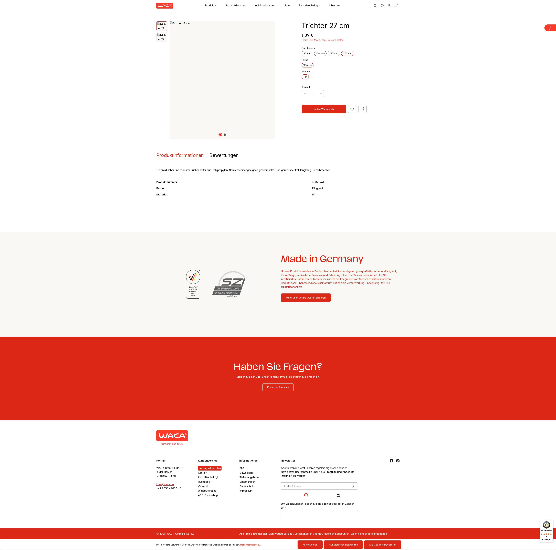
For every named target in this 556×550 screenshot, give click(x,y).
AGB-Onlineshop (208, 495)
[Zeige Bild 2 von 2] (225, 134)
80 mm (307, 53)
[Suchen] (375, 6)
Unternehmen (247, 481)
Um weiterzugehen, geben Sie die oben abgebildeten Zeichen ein (317, 505)
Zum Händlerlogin (208, 477)
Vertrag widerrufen (210, 468)
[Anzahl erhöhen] (321, 93)
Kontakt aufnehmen (278, 387)
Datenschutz (247, 486)
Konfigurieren (310, 544)
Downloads (246, 472)
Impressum (245, 490)
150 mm (334, 53)
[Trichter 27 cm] (222, 80)
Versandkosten (303, 533)
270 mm (347, 53)
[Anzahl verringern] (305, 93)
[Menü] (551, 521)
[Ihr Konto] (389, 6)
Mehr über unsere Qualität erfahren (306, 297)
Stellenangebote (249, 477)
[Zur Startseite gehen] (164, 6)
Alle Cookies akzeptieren (382, 544)
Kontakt (202, 472)
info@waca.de (165, 484)
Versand (203, 486)
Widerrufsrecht (207, 490)
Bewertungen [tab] (224, 155)
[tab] (180, 155)
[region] (215, 80)
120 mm (320, 53)
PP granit (307, 65)
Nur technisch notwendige (343, 544)
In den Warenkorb (324, 109)
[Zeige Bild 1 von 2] (220, 134)
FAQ (241, 468)
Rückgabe (204, 481)
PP (305, 76)
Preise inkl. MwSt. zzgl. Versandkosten (322, 40)
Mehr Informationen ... (250, 544)
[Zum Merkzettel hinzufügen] (352, 109)
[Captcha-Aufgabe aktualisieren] (338, 496)
